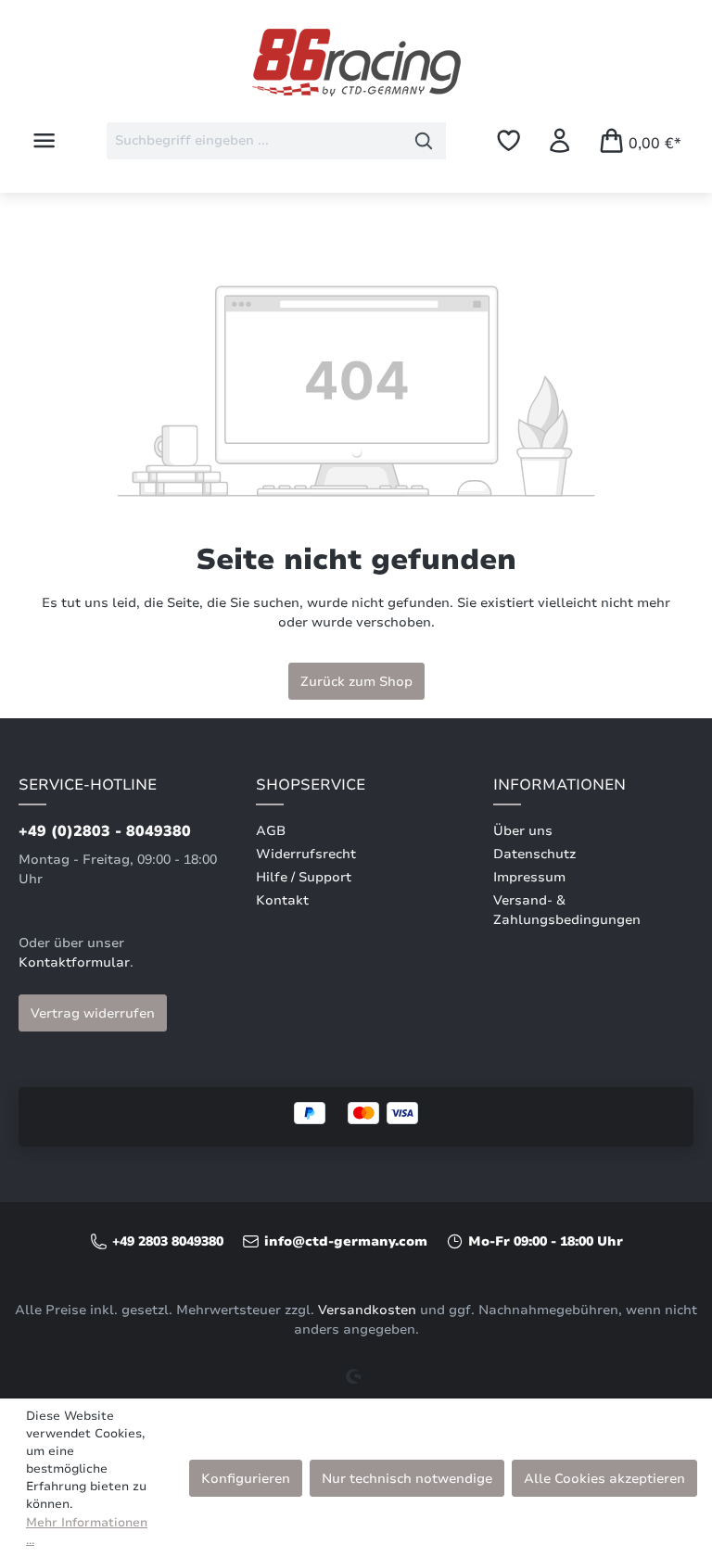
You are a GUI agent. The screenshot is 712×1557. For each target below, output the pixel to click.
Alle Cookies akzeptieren (604, 1478)
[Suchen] (424, 140)
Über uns (523, 831)
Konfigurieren (245, 1478)
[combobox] (254, 140)
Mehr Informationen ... (86, 1531)
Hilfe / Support (303, 877)
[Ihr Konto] (559, 140)
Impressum (529, 877)
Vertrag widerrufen (93, 1013)
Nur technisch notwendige (407, 1478)
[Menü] (44, 140)
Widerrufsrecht (306, 854)
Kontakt (282, 900)
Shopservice (310, 785)
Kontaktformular (74, 962)
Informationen (559, 785)
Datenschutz (534, 854)
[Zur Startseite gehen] (356, 62)
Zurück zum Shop (356, 681)
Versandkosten (367, 1310)
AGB (271, 831)
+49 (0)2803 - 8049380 (105, 831)
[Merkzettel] (508, 140)
